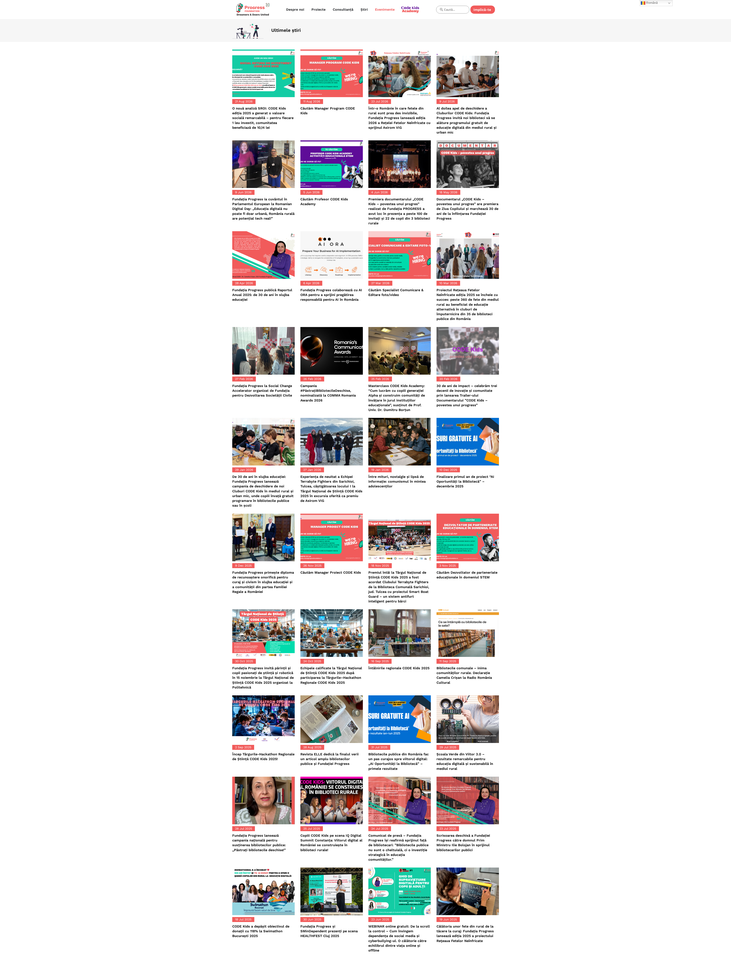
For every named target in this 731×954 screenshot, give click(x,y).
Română (651, 2)
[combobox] (452, 10)
